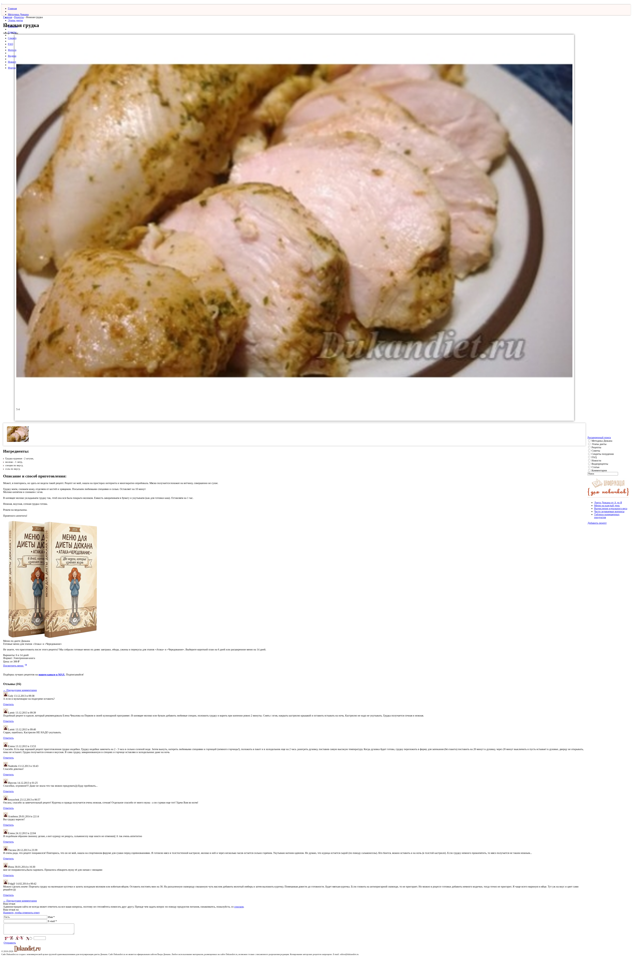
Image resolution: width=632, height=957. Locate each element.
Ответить (8, 704)
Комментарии (599, 470)
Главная (12, 8)
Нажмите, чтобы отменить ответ (21, 912)
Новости (13, 61)
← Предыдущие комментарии (20, 690)
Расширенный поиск (599, 437)
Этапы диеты (15, 20)
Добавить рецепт (597, 523)
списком (239, 906)
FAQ (10, 44)
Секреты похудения (602, 454)
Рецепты (19, 17)
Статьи (595, 467)
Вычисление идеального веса (610, 508)
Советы (595, 450)
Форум (12, 67)
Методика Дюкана (18, 14)
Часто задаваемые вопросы (609, 511)
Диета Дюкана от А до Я (608, 502)
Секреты (13, 38)
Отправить (10, 942)
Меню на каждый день (607, 505)
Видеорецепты (599, 463)
